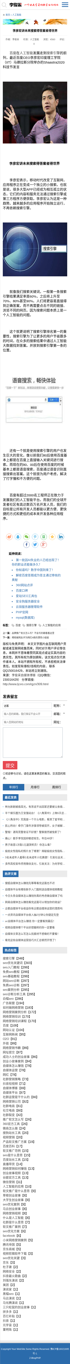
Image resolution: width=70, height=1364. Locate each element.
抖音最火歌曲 (12, 1276)
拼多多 (7, 1311)
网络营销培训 (12, 1016)
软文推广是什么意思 (16, 1191)
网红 (6, 1074)
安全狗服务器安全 (28, 601)
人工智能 (16, 15)
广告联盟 (9, 1003)
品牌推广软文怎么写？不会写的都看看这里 (33, 633)
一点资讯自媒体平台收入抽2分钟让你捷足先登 (32, 914)
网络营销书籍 (12, 1047)
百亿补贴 (9, 1316)
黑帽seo (8, 1293)
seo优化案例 (11, 1204)
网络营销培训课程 (15, 1021)
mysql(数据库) (25, 617)
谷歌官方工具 (12, 1177)
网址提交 (9, 1052)
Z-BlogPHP (34, 1358)
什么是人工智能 (13, 1217)
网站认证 (9, 1030)
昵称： (58, 705)
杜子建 (7, 1267)
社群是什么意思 (13, 1222)
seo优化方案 (11, 1231)
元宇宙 (7, 1325)
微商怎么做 (10, 1128)
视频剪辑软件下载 (15, 1253)
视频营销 (9, 1137)
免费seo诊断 (11, 985)
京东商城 (9, 1249)
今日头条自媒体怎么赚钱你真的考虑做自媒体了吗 (34, 895)
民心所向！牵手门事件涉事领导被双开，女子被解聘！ (36, 825)
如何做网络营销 (13, 1007)
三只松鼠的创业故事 (16, 1307)
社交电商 (9, 1110)
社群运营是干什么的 (16, 1097)
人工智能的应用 (51, 625)
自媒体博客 (10, 1088)
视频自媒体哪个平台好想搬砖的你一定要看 (30, 927)
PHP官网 (22, 612)
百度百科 (9, 1146)
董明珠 (7, 1329)
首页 (8, 15)
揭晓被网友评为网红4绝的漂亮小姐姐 (30, 637)
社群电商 (9, 1106)
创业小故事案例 (13, 1061)
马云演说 (9, 1298)
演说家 (7, 1289)
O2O (6, 1039)
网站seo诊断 (11, 980)
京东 (6, 1262)
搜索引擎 (53, 53)
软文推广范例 (12, 1150)
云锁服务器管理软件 (29, 606)
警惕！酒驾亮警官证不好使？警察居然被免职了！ (34, 832)
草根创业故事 (12, 1195)
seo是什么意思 (13, 1155)
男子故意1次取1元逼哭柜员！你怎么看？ (28, 844)
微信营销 (9, 1182)
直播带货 (9, 1164)
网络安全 (9, 1271)
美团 (6, 1284)
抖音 (6, 1320)
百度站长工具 (12, 1159)
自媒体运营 (10, 1070)
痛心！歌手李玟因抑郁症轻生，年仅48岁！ (30, 838)
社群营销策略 (12, 1079)
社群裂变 (9, 1115)
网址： (58, 722)
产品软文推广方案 (15, 1141)
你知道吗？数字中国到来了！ (35, 570)
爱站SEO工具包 (26, 596)
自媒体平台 (10, 1092)
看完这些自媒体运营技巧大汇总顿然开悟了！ (31, 940)
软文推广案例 (12, 1226)
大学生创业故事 (13, 1200)
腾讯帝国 (9, 1244)
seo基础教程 (11, 976)
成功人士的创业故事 (16, 1056)
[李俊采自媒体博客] (35, 4)
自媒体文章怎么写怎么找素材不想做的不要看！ (32, 933)
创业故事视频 (12, 1173)
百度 (13, 53)
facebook (9, 1235)
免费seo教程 (11, 971)
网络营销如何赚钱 (15, 1168)
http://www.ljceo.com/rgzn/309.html (26, 684)
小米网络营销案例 (15, 1240)
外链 (6, 1043)
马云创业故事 (12, 1208)
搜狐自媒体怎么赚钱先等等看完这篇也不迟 (30, 883)
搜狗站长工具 (12, 1132)
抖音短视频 (10, 1083)
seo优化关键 (11, 1258)
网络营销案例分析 (15, 1012)
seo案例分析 (11, 989)
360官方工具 (11, 1123)
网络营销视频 (12, 1213)
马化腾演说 (10, 1302)
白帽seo (8, 998)
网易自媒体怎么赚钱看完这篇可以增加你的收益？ (34, 902)
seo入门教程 (11, 967)
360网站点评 (24, 585)
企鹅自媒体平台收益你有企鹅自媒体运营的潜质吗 (34, 908)
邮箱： (58, 714)
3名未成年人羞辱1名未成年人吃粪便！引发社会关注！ (36, 857)
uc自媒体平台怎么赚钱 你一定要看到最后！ (30, 921)
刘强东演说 (10, 1280)
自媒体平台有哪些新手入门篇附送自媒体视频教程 (34, 889)
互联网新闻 (10, 1034)
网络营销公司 (12, 1101)
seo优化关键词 (13, 962)
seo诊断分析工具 (14, 994)
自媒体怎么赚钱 (13, 1065)
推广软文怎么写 (13, 1119)
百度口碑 (22, 590)
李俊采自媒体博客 (24, 675)
